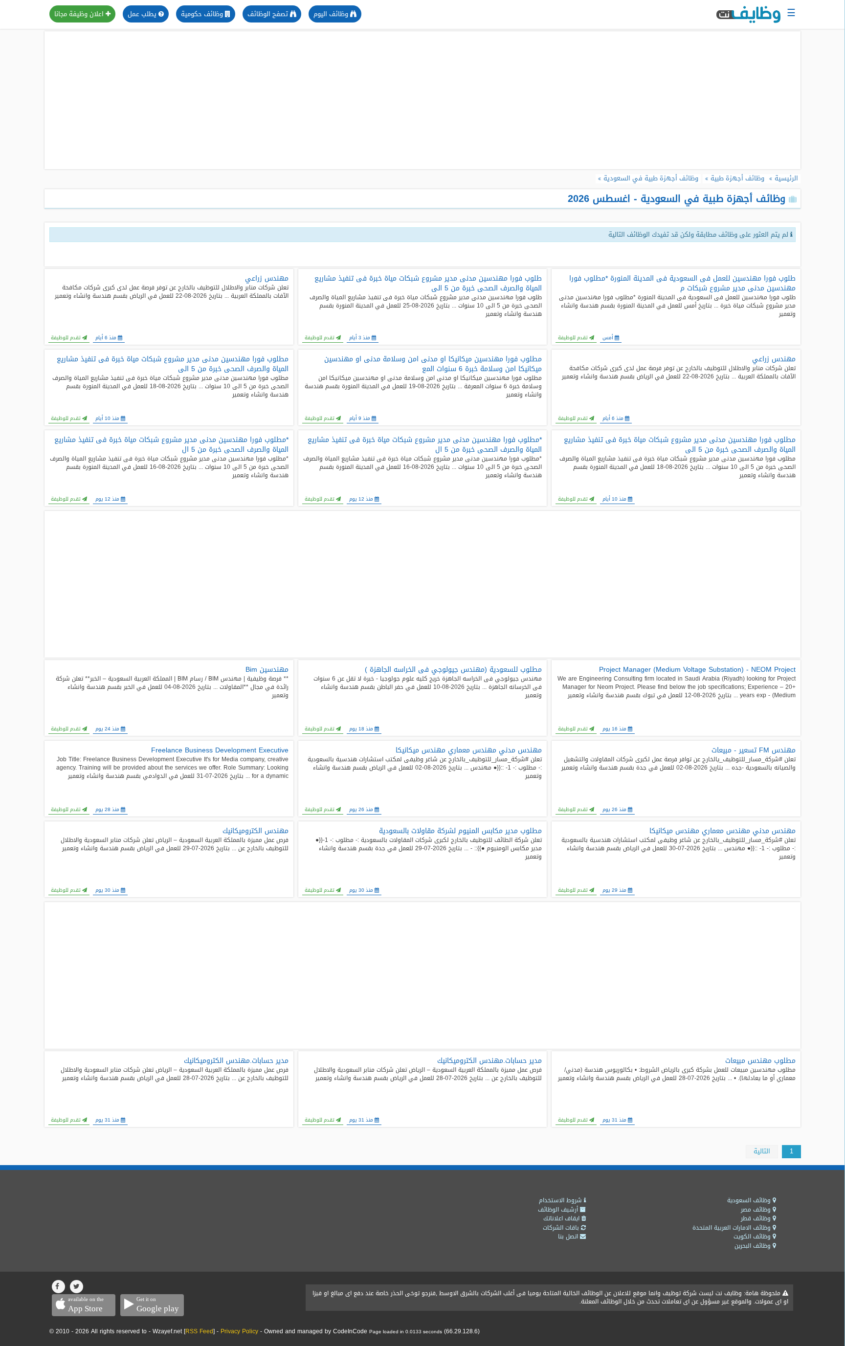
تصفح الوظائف (268, 14)
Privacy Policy (239, 1331)
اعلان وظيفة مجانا (80, 14)
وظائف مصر (757, 1209)
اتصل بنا (569, 1236)
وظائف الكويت (753, 1236)
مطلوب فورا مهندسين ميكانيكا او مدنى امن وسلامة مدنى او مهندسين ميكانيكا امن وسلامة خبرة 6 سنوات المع (433, 364)
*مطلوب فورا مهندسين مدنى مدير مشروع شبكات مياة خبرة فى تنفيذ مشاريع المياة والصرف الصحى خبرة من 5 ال (425, 445)
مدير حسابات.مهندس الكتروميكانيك (489, 1061)
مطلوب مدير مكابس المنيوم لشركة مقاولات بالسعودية (460, 831)
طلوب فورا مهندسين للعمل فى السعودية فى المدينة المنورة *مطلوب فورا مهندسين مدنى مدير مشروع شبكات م (682, 283)
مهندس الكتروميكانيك (255, 831)
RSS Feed (199, 1331)
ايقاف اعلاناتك (562, 1218)
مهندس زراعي (266, 279)
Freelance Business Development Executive (219, 750)
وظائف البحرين (753, 1245)
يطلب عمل (143, 14)
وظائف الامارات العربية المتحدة (732, 1227)
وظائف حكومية (203, 14)
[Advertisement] (422, 100)
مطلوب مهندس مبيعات (760, 1061)
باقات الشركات (562, 1227)
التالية (762, 1151)
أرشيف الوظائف (559, 1209)
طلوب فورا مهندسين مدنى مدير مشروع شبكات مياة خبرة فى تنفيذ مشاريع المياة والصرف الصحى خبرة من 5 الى (428, 283)
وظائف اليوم (331, 14)
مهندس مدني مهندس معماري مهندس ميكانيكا (469, 750)
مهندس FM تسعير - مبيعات (753, 750)
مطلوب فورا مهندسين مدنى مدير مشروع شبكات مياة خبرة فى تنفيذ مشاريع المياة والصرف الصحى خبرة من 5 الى (172, 364)
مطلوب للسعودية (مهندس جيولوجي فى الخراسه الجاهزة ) (453, 670)
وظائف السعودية (750, 1200)
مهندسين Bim (266, 670)
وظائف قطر (757, 1218)
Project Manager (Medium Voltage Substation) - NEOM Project (697, 670)
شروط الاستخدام (561, 1200)
